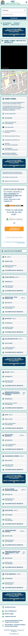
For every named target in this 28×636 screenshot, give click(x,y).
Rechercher (14, 18)
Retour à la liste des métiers (14, 237)
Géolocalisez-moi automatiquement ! (14, 228)
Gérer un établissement (10, 611)
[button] (14, 81)
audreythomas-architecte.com (12, 140)
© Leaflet (21, 93)
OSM (26, 93)
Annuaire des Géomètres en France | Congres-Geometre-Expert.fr (14, 621)
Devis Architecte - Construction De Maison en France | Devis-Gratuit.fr (15, 625)
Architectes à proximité (13, 251)
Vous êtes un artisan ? (21, 242)
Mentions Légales (9, 613)
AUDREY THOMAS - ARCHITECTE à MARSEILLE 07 (15, 41)
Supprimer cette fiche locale (12, 181)
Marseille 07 (6, 24)
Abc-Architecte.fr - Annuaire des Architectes (16, 630)
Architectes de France (10, 607)
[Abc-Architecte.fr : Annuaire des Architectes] (10, 2)
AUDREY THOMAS (10, 99)
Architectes (16, 23)
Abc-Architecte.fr (7, 23)
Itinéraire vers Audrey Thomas (12, 136)
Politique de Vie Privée (10, 616)
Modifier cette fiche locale (11, 177)
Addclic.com (16, 633)
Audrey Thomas (15, 24)
